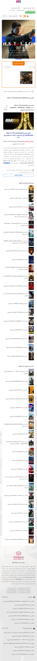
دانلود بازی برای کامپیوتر (29, 8)
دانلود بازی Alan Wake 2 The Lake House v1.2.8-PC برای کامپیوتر (16, 224)
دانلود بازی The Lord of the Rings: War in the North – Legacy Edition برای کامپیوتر (17, 443)
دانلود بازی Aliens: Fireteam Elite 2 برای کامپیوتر (23, 636)
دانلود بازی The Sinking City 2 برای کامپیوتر (24, 623)
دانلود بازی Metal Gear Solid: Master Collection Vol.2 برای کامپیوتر (18, 601)
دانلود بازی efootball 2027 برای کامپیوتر (19, 408)
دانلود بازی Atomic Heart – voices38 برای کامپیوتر (16, 495)
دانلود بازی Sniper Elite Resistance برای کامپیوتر (16, 339)
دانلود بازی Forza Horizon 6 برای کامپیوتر (18, 207)
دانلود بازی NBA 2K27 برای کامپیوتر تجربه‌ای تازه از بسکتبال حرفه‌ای (19, 632)
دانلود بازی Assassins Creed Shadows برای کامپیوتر (15, 286)
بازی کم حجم (27, 170)
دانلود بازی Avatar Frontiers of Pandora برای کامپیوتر (17, 487)
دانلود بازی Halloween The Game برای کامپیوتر (23, 608)
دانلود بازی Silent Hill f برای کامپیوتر (19, 260)
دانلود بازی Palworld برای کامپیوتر (20, 434)
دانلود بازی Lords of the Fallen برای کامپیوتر (17, 504)
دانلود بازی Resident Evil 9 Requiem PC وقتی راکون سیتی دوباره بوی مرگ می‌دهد (16, 216)
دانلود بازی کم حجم (11, 592)
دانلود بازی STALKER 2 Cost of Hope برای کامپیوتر (16, 189)
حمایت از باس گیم (30, 12)
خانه (31, 92)
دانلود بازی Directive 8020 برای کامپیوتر (19, 531)
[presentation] (33, 40)
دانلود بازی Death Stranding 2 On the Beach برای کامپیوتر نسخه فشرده (16, 268)
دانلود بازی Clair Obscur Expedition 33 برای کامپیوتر (15, 321)
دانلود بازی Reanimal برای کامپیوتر (20, 460)
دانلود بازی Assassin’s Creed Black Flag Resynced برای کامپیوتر (16, 233)
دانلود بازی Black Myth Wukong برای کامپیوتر (17, 356)
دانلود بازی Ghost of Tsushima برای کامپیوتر (17, 312)
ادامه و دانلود (18, 175)
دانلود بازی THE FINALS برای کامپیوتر (19, 469)
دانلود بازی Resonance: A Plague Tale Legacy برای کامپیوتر (20, 612)
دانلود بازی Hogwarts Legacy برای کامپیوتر (18, 303)
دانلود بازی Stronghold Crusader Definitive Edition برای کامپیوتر (16, 425)
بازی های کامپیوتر (19, 170)
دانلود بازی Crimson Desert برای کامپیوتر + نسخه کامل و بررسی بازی (16, 478)
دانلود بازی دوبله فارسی (24, 592)
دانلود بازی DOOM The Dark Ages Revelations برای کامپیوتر (16, 277)
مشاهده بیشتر (8, 67)
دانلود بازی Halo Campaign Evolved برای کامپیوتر (16, 381)
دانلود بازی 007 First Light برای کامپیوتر (19, 198)
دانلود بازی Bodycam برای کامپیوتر (20, 451)
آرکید (31, 170)
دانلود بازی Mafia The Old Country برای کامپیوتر (17, 251)
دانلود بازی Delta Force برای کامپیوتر (19, 513)
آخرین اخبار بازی (21, 10)
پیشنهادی (13, 170)
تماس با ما (12, 10)
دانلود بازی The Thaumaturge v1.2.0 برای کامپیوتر (23, 654)
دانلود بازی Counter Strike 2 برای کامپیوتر (18, 390)
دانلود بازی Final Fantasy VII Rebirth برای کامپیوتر (16, 539)
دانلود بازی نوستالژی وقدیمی (25, 172)
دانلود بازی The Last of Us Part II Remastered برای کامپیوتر (16, 295)
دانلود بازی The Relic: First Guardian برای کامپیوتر (22, 619)
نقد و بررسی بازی (31, 10)
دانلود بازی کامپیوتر (29, 142)
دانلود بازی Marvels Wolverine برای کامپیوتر (24, 605)
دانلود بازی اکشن (11, 589)
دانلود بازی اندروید (15, 8)
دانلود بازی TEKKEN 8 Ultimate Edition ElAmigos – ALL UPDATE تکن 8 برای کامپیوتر (16, 242)
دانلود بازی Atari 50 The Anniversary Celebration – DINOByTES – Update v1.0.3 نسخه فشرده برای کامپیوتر (22, 107)
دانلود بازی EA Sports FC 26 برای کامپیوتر (18, 522)
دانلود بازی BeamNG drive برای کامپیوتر (19, 416)
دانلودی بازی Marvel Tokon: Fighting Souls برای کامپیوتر (21, 616)
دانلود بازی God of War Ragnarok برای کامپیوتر (17, 347)
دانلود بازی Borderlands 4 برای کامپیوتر (19, 330)
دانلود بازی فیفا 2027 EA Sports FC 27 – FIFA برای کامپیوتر (16, 372)
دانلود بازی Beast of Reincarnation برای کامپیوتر (17, 399)
